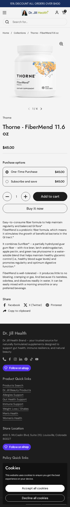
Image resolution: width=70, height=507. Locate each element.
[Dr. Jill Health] (35, 13)
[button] (63, 12)
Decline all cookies (35, 498)
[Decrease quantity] (7, 196)
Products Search (13, 385)
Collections (20, 32)
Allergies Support (13, 395)
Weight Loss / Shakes (16, 409)
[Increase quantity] (25, 196)
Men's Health (10, 413)
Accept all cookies (35, 488)
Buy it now (35, 208)
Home (6, 32)
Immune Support (13, 404)
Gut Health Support (15, 399)
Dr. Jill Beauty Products (17, 390)
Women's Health (12, 418)
